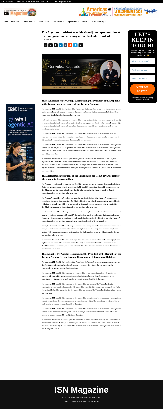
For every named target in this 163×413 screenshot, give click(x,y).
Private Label (43, 22)
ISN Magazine (81, 389)
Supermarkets (72, 22)
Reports (84, 22)
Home (6, 22)
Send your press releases (62, 2)
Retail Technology (98, 22)
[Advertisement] (82, 348)
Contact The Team (32, 2)
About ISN (21, 2)
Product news (28, 22)
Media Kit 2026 (46, 2)
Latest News (15, 22)
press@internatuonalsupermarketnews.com (85, 401)
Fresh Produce (57, 22)
